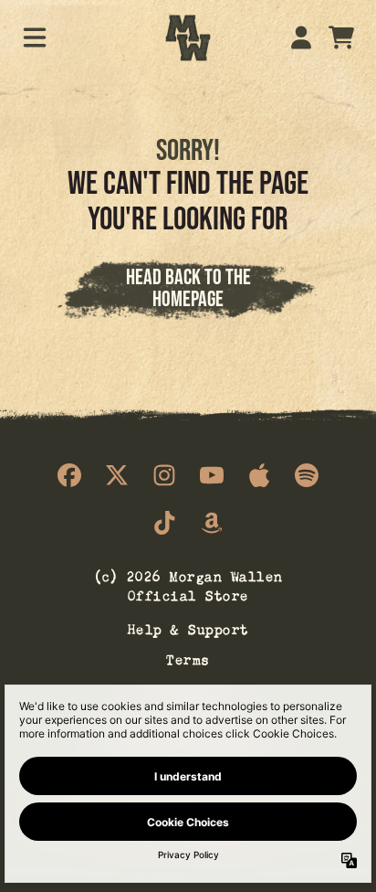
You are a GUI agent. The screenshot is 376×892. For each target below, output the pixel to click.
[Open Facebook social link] (69, 475)
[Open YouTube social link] (212, 475)
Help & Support (188, 627)
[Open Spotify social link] (307, 475)
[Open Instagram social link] (164, 475)
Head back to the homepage (188, 287)
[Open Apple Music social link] (259, 475)
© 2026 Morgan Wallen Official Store (188, 584)
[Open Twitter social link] (117, 475)
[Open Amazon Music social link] (212, 523)
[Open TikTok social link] (164, 523)
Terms (188, 657)
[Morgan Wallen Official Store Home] (188, 38)
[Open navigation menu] (35, 37)
